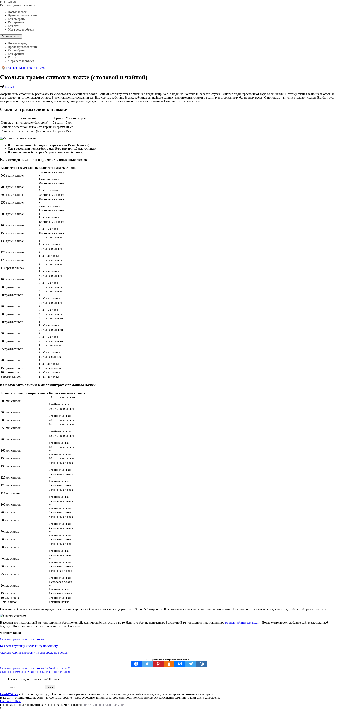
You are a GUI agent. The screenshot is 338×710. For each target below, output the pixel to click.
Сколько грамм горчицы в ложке (22, 639)
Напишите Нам (10, 701)
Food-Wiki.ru (8, 1)
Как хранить (16, 22)
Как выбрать (16, 19)
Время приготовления (22, 15)
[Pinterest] (158, 664)
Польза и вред (17, 11)
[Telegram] (190, 664)
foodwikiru (11, 87)
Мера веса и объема (21, 29)
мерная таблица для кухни (242, 622)
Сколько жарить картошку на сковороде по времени (34, 652)
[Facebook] (136, 664)
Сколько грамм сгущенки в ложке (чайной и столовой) (36, 671)
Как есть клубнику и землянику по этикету (29, 646)
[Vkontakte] (179, 664)
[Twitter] (147, 664)
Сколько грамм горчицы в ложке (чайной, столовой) (35, 668)
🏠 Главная (8, 67)
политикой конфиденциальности (105, 704)
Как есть (13, 26)
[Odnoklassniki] (169, 664)
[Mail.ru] (201, 664)
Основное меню (11, 36)
